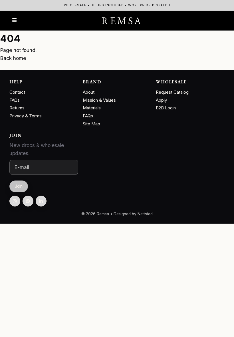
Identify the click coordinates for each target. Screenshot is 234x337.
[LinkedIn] (41, 201)
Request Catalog (172, 92)
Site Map (91, 124)
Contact (17, 92)
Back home (13, 58)
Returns (17, 108)
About (88, 92)
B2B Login (166, 108)
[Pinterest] (28, 201)
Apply (161, 100)
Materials (92, 108)
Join (19, 186)
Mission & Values (99, 100)
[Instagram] (14, 201)
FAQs (14, 100)
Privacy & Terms (25, 116)
